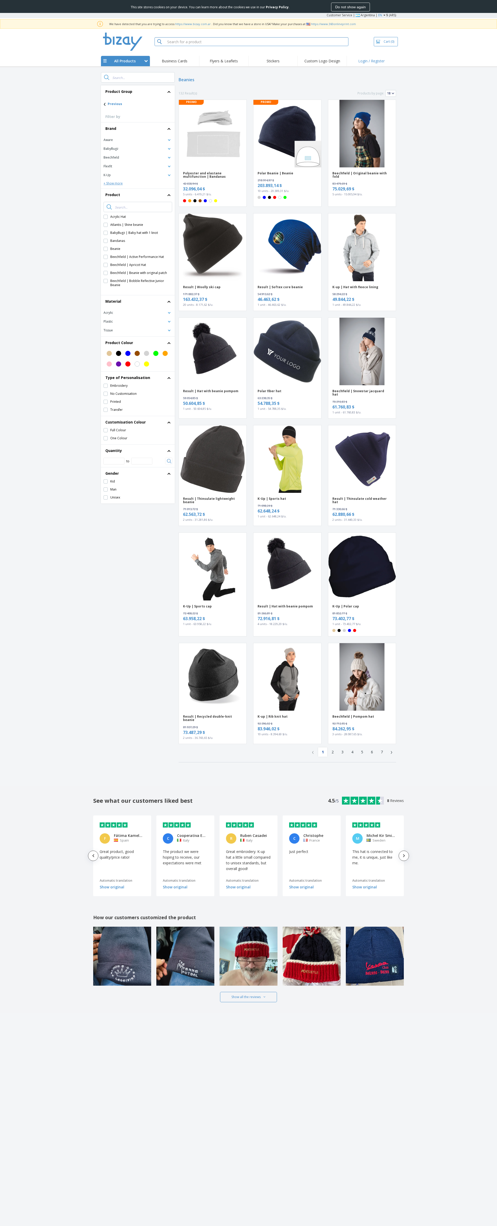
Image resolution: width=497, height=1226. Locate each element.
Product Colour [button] (119, 342)
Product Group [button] (118, 91)
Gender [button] (112, 473)
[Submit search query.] (106, 77)
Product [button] (112, 194)
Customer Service (339, 15)
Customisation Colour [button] (125, 422)
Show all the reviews (246, 997)
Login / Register (371, 60)
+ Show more (113, 183)
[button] (138, 139)
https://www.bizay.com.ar (193, 24)
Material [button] (113, 301)
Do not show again (350, 7)
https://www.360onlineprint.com (333, 24)
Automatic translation (116, 880)
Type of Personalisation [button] (127, 377)
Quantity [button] (113, 450)
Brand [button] (110, 128)
